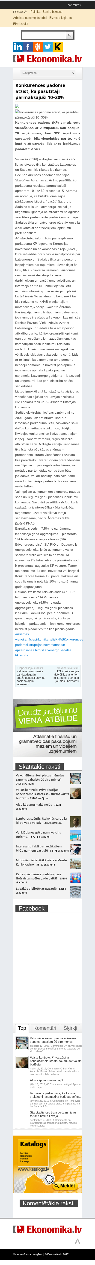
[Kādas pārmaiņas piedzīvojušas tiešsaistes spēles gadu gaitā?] (75, 882)
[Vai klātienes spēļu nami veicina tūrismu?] (75, 840)
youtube (58, 47)
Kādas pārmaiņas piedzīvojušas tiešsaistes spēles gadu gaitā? (38, 876)
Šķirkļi (70, 1028)
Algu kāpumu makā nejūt (34, 804)
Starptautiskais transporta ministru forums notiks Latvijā (53, 1114)
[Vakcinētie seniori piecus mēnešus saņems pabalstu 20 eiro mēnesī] (75, 783)
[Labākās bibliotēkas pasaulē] (75, 896)
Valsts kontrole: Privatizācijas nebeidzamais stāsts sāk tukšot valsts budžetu (42, 794)
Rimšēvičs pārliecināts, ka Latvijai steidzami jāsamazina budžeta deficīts (55, 1094)
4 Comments (53, 1123)
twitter (48, 47)
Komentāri (44, 1028)
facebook (28, 47)
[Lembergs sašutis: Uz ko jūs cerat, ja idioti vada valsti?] (75, 826)
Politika (35, 11)
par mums (74, 5)
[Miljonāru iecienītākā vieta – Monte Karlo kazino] (75, 868)
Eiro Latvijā (20, 24)
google (18, 47)
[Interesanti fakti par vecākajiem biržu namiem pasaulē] (75, 854)
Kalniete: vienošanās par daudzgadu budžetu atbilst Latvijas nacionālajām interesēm (31, 678)
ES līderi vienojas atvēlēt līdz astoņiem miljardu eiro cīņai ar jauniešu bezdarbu (66, 676)
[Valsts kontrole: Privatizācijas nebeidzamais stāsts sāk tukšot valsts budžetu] (75, 797)
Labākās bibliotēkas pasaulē (36, 888)
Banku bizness (52, 11)
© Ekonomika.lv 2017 (56, 1254)
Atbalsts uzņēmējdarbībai (30, 17)
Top (22, 1028)
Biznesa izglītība (60, 17)
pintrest (38, 47)
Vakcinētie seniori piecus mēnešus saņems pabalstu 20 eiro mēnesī (40, 777)
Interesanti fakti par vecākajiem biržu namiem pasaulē (39, 848)
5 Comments (55, 1103)
